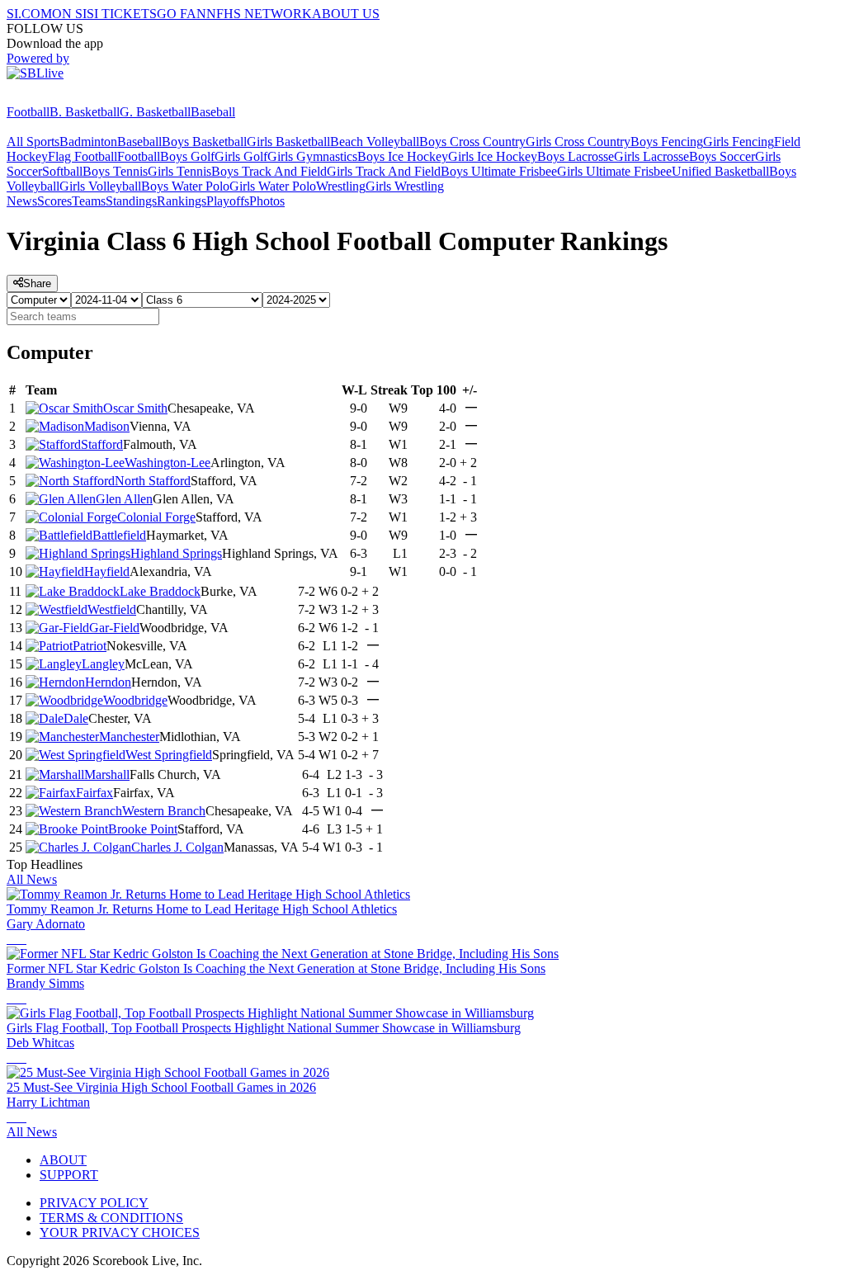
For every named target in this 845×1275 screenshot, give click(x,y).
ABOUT (63, 1160)
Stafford (102, 444)
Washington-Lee (167, 463)
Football (28, 112)
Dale (76, 718)
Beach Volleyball (374, 142)
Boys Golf (187, 156)
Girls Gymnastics (312, 156)
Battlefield (119, 535)
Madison (107, 426)
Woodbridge (135, 700)
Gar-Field (114, 628)
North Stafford (153, 481)
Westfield (111, 609)
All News (32, 879)
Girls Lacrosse (651, 156)
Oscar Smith (135, 408)
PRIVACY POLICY (94, 1203)
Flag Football (82, 156)
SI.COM (29, 14)
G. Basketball (155, 112)
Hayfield (107, 571)
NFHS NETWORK (259, 14)
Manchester (129, 737)
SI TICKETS (122, 14)
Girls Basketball (288, 142)
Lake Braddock (160, 591)
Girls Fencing (738, 142)
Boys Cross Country (472, 142)
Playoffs (227, 201)
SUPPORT (69, 1175)
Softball (62, 171)
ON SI (69, 14)
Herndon (108, 682)
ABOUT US (346, 14)
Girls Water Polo (272, 186)
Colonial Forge (156, 517)
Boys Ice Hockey (402, 156)
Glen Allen (124, 499)
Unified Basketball (720, 171)
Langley (103, 664)
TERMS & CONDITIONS (111, 1218)
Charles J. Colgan (177, 847)
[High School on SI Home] (70, 97)
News (22, 201)
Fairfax (94, 793)
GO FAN (181, 14)
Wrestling (341, 186)
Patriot (89, 646)
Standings (131, 201)
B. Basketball (85, 112)
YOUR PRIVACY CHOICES (120, 1232)
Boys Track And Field (269, 171)
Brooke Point (142, 829)
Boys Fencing (666, 142)
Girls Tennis (179, 171)
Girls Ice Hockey (492, 156)
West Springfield (168, 755)
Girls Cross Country (578, 142)
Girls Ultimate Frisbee (614, 171)
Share (37, 283)
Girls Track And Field (384, 171)
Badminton (88, 142)
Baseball (213, 112)
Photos (267, 201)
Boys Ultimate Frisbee (499, 171)
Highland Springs (176, 553)
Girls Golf (241, 156)
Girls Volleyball (100, 186)
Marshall (107, 774)
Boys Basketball (204, 142)
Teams (89, 201)
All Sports (33, 142)
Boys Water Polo (185, 186)
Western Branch (163, 811)
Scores (54, 201)
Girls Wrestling (405, 186)
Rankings (181, 201)
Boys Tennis (115, 171)
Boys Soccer (722, 156)
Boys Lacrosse (575, 156)
